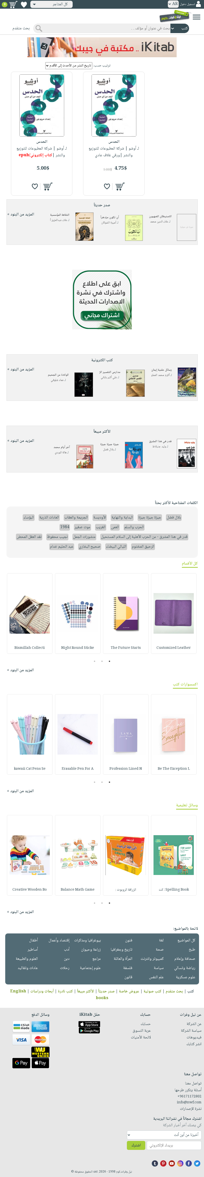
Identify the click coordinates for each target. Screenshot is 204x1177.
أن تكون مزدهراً (110, 217)
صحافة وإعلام (184, 959)
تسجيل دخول (187, 4)
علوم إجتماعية (90, 968)
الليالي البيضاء (116, 546)
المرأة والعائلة (123, 959)
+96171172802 (189, 1097)
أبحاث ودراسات (42, 991)
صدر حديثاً (106, 991)
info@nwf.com (189, 1103)
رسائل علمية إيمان (161, 370)
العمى (115, 527)
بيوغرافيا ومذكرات (87, 940)
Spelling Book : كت (174, 890)
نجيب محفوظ (57, 537)
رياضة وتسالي (184, 968)
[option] (174, 613)
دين (66, 959)
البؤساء (28, 517)
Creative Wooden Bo (29, 890)
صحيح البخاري (90, 546)
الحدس (113, 142)
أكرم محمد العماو (160, 375)
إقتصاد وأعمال (59, 940)
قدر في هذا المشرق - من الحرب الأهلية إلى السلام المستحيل (144, 537)
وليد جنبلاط (159, 446)
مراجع (96, 959)
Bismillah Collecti (29, 648)
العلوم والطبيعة (27, 959)
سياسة (159, 968)
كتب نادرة (65, 991)
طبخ (192, 949)
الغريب (100, 527)
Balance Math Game (78, 890)
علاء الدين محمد (159, 221)
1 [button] (109, 661)
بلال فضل (108, 449)
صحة (160, 949)
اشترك (136, 1145)
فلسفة (127, 968)
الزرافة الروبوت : (125, 890)
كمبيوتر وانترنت (152, 959)
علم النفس (156, 977)
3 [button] (95, 661)
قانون (128, 977)
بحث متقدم (174, 991)
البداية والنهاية (122, 517)
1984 (64, 527)
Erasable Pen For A (78, 769)
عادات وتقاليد (28, 968)
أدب (66, 949)
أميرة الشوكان (108, 222)
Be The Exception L (174, 769)
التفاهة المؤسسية (59, 215)
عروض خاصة (129, 991)
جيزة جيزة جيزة (109, 444)
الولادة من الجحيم (58, 375)
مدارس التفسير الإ (110, 372)
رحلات (64, 968)
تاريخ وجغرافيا (121, 949)
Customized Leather (173, 648)
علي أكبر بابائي (109, 377)
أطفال (33, 940)
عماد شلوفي (57, 380)
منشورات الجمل (84, 537)
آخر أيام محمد (61, 447)
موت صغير (82, 527)
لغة (161, 940)
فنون (128, 940)
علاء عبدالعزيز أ (58, 220)
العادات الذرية (49, 517)
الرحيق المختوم (143, 546)
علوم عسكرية (185, 977)
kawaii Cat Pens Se (30, 769)
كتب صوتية (152, 991)
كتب (190, 991)
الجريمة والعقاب (76, 517)
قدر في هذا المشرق (160, 441)
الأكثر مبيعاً (85, 991)
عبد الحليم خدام (61, 546)
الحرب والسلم (134, 527)
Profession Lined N (125, 769)
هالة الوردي (60, 452)
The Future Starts (126, 648)
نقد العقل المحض (29, 537)
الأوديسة (99, 517)
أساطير (33, 949)
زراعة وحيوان (91, 949)
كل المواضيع (186, 940)
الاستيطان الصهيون (160, 216)
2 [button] (102, 661)
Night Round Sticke (77, 648)
